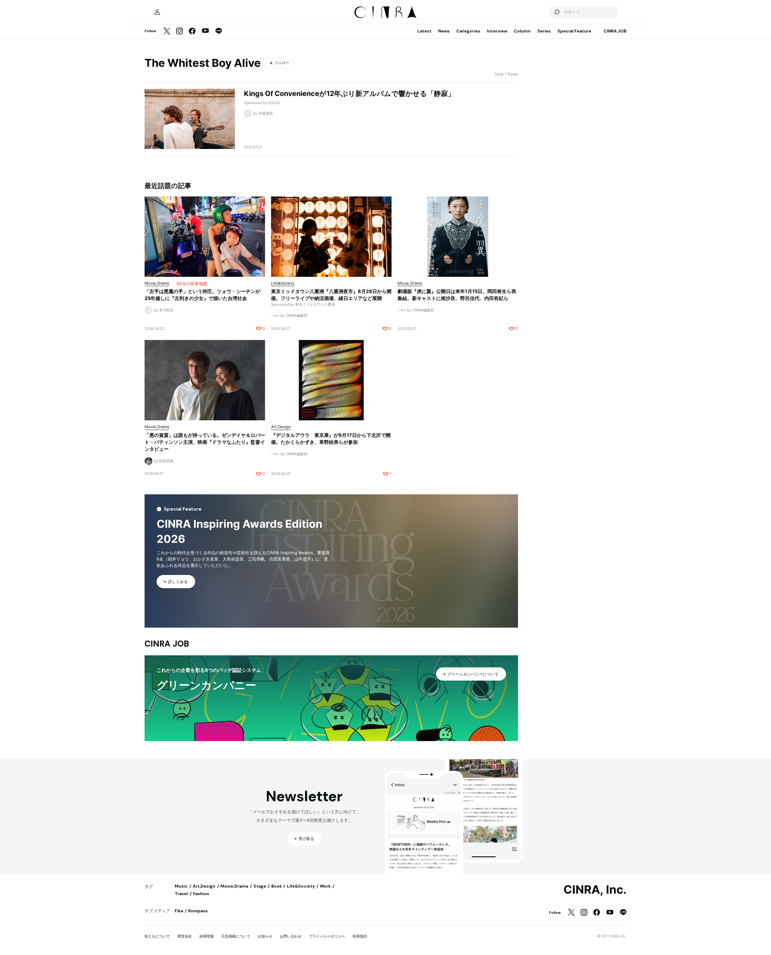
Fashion (201, 894)
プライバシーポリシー (327, 936)
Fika (179, 911)
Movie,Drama (234, 886)
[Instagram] (179, 31)
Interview (497, 31)
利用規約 (360, 936)
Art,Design (204, 886)
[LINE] (218, 31)
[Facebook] (192, 31)
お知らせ (265, 936)
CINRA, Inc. (594, 889)
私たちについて (157, 936)
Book (276, 886)
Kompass (198, 911)
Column (522, 31)
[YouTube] (205, 31)
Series (544, 31)
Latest (424, 31)
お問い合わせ (290, 936)
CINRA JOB (615, 31)
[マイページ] (157, 12)
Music (181, 886)
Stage (260, 886)
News (444, 31)
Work (325, 886)
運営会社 (184, 936)
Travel (181, 894)
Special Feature (574, 31)
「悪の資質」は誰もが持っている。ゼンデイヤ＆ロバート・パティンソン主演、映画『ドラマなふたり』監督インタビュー (205, 442)
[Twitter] (167, 31)
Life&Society (301, 886)
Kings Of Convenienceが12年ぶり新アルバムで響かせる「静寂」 (349, 93)
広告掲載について (235, 936)
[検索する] (556, 12)
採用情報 (206, 936)
